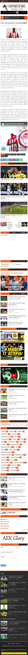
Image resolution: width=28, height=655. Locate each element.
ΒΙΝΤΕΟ (6, 154)
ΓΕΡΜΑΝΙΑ (3, 460)
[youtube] (23, 1)
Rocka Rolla (5, 528)
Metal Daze (5, 523)
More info (5, 650)
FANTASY (15, 439)
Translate (6, 266)
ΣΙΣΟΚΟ (23, 154)
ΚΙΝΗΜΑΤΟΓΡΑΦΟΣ (5, 462)
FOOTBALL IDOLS (12, 441)
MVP (16, 447)
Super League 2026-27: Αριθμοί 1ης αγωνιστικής (12, 179)
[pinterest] (25, 1)
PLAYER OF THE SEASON (6, 454)
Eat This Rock (5, 521)
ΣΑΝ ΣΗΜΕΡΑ (13, 470)
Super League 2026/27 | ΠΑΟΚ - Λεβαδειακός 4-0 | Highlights (12, 197)
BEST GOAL (14, 434)
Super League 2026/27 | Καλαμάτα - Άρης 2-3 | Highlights (12, 216)
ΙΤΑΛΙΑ (12, 460)
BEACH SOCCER (4, 434)
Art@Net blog (5, 526)
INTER (21, 441)
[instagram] (26, 1)
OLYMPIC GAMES (12, 449)
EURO (16, 436)
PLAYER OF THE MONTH (6, 452)
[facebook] (20, 1)
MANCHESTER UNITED (6, 447)
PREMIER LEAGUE (19, 454)
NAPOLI (3, 449)
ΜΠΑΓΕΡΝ (13, 467)
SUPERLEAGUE (4, 156)
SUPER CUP (3, 457)
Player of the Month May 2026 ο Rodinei (17, 414)
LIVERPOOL (3, 444)
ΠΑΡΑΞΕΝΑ (3, 470)
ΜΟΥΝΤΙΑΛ (14, 465)
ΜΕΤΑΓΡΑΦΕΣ (12, 154)
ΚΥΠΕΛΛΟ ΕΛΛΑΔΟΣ (18, 462)
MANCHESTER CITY (15, 444)
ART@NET (12, 431)
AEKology (4, 519)
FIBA (22, 439)
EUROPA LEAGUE (4, 439)
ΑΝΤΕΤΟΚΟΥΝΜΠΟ (14, 457)
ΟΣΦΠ (18, 154)
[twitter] (21, 1)
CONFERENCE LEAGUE (5, 436)
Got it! (14, 653)
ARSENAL (3, 431)
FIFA (2, 441)
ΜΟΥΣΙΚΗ (3, 467)
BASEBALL (20, 431)
